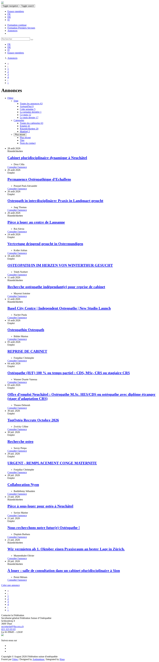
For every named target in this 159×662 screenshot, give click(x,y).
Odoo (15, 659)
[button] (16, 100)
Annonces (12, 58)
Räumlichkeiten (29, 128)
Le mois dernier (29, 117)
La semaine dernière (30, 112)
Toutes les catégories (31, 123)
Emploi (25, 126)
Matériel (25, 131)
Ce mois (25, 114)
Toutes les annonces (31, 103)
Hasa (62, 659)
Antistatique (38, 659)
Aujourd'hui (27, 106)
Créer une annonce (10, 585)
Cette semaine (27, 109)
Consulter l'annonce (17, 167)
